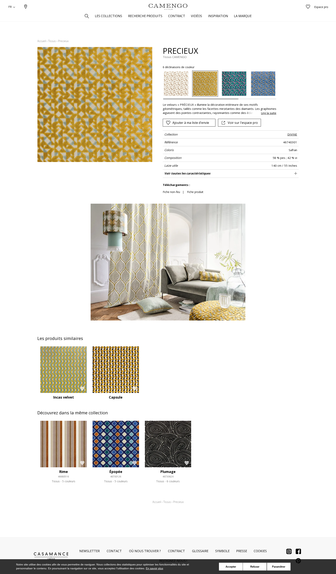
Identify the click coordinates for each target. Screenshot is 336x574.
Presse (241, 551)
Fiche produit (195, 192)
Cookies (260, 551)
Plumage (168, 471)
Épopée (115, 471)
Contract (176, 551)
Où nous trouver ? (145, 551)
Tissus (52, 41)
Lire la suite (268, 113)
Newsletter (89, 551)
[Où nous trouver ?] (25, 7)
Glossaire (200, 551)
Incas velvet (63, 397)
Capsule (115, 397)
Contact (114, 551)
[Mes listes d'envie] (308, 7)
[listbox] (217, 83)
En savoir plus (154, 568)
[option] (176, 83)
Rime (63, 471)
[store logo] (168, 7)
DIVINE (292, 134)
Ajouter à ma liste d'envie (190, 123)
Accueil (41, 41)
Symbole (222, 551)
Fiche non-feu (171, 192)
